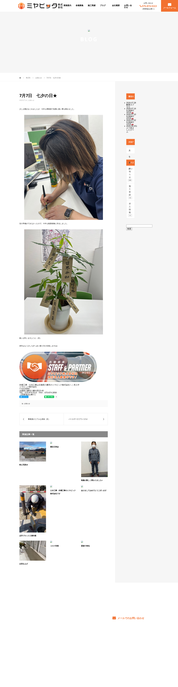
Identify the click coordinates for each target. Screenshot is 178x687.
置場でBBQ (85, 546)
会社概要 (116, 5)
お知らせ (31, 100)
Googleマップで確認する (31, 660)
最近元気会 (54, 447)
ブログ (103, 5)
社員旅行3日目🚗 (130, 112)
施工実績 (92, 5)
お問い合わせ (128, 6)
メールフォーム (169, 8)
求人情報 (130, 209)
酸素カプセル (130, 106)
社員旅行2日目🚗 (130, 117)
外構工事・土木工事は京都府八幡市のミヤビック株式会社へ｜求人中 (45, 675)
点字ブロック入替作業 (27, 535)
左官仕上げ (23, 564)
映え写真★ (23, 464)
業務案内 (67, 5)
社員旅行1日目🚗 (130, 123)
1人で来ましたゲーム (131, 129)
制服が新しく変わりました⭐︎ (91, 480)
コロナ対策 (54, 546)
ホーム (54, 5)
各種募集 (79, 5)
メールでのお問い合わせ (130, 618)
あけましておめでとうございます (94, 490)
